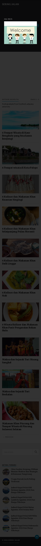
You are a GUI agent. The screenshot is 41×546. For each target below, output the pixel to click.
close (5, 19)
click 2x (10, 19)
